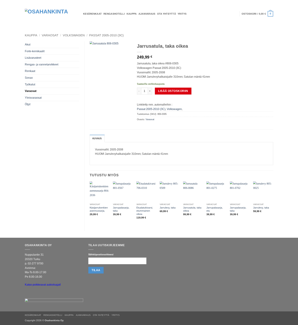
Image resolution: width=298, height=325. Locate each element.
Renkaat (30, 71)
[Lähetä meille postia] (28, 293)
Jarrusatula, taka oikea (192, 209)
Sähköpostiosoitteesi (100, 254)
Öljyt (27, 104)
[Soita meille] (34, 293)
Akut (27, 44)
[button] (257, 14)
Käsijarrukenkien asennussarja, (99, 209)
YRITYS (182, 13)
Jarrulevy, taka (168, 207)
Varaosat (50, 35)
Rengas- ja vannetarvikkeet (41, 64)
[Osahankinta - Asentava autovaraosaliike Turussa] (51, 14)
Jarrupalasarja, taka (121, 209)
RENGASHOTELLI (114, 13)
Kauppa (31, 35)
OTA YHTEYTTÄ (166, 13)
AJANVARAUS (146, 13)
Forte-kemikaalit (34, 51)
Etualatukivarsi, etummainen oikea (144, 210)
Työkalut (30, 84)
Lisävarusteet (33, 57)
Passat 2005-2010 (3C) (106, 35)
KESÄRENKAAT (92, 13)
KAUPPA (132, 13)
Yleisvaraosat (33, 97)
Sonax (29, 77)
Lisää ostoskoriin (173, 91)
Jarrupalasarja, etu (214, 209)
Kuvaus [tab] (97, 138)
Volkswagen (74, 35)
